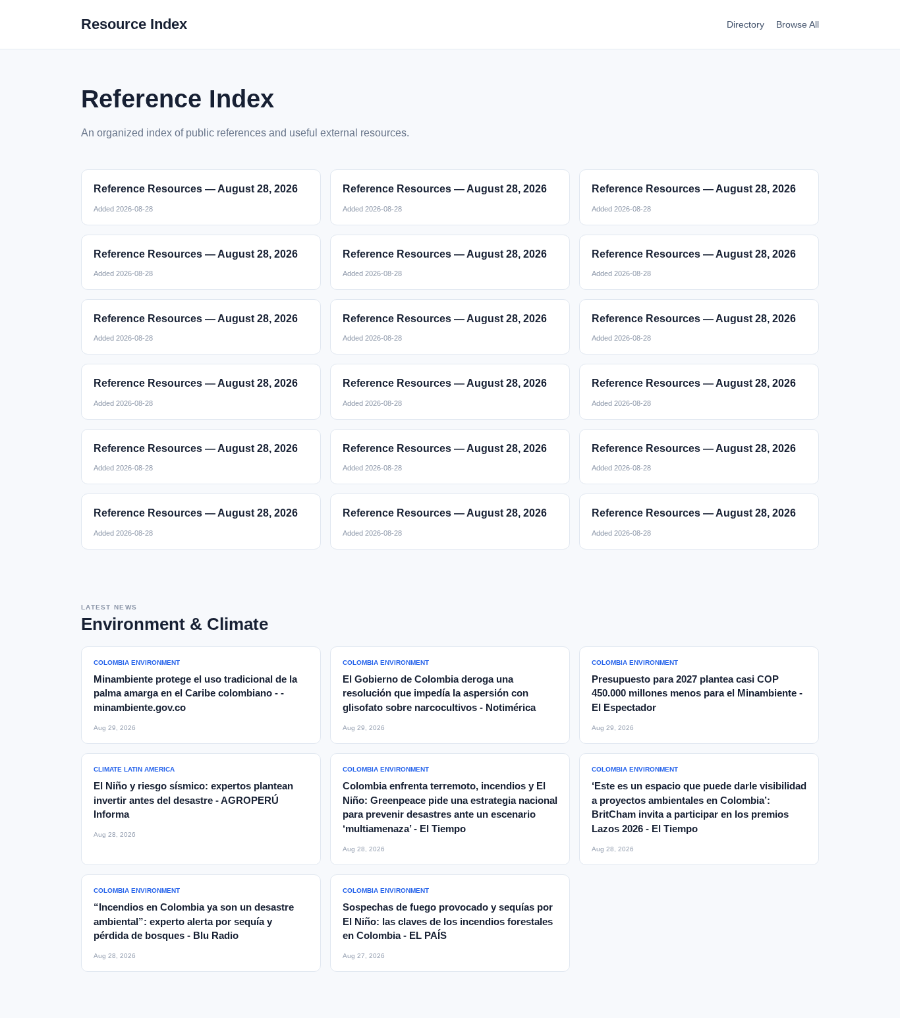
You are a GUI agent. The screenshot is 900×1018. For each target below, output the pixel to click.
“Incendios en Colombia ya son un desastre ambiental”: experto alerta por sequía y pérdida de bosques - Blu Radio (194, 921)
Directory (745, 24)
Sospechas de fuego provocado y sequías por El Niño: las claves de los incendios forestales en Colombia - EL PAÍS (448, 921)
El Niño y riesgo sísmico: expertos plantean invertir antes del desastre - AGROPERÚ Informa (193, 800)
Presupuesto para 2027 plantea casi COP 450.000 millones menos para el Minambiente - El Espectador (697, 693)
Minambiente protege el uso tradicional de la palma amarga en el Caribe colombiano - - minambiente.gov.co (195, 693)
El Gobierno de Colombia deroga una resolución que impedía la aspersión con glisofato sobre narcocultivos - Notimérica (439, 693)
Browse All (797, 24)
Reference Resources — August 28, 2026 (196, 188)
